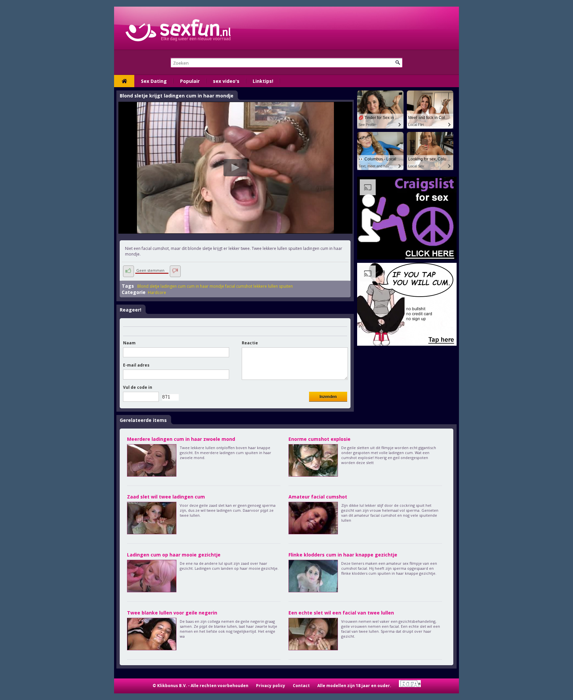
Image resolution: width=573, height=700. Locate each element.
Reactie (250, 343)
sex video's (226, 81)
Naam (129, 343)
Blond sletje (148, 286)
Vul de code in (137, 387)
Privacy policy (270, 685)
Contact (301, 685)
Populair (190, 81)
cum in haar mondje (205, 286)
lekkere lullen (265, 286)
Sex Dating (154, 81)
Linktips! (263, 81)
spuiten (286, 286)
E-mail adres (136, 365)
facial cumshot (238, 286)
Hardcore (157, 292)
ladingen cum (173, 286)
